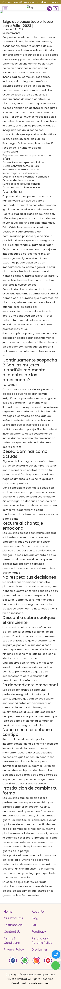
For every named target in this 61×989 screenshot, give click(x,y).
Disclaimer (39, 949)
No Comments (11, 33)
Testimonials (13, 925)
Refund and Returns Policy (42, 940)
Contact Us (12, 932)
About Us (38, 912)
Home (8, 912)
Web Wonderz (40, 983)
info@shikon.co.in (30, 2)
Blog (35, 918)
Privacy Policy (14, 949)
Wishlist (54, 2)
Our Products (13, 918)
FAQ (34, 925)
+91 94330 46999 (12, 2)
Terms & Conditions (12, 940)
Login (45, 2)
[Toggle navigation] (5, 8)
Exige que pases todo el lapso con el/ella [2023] (28, 24)
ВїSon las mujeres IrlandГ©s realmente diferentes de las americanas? (24, 372)
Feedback (39, 932)
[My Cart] (49, 8)
